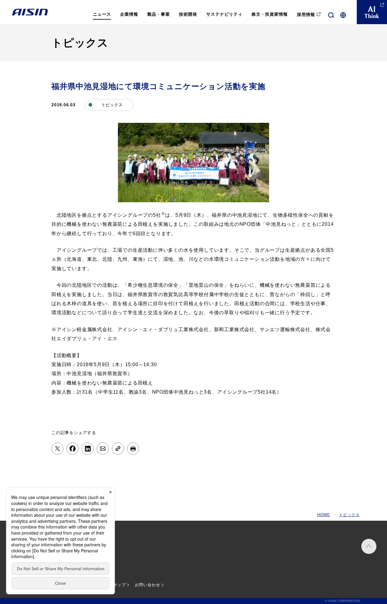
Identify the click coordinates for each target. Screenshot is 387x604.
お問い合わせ (147, 585)
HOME (323, 515)
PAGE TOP (368, 546)
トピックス (349, 515)
